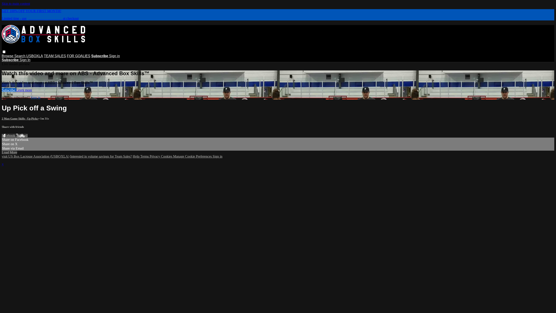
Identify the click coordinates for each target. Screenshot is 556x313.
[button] (4, 51)
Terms (145, 156)
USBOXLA (34, 56)
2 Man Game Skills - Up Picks (20, 118)
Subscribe (9, 90)
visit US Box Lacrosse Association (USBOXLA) (35, 156)
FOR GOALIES (78, 56)
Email (24, 135)
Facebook (9, 135)
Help (136, 156)
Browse (8, 56)
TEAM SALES (55, 56)
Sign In (25, 60)
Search (20, 56)
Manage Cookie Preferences (193, 156)
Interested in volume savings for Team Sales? (101, 156)
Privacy (155, 156)
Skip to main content (16, 3)
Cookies (167, 156)
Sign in (114, 56)
